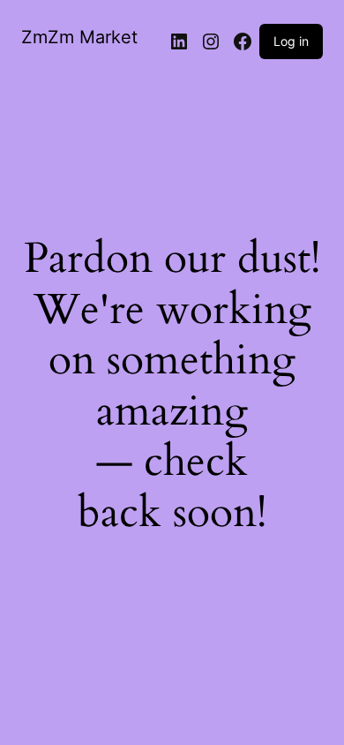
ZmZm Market (79, 37)
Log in (291, 41)
